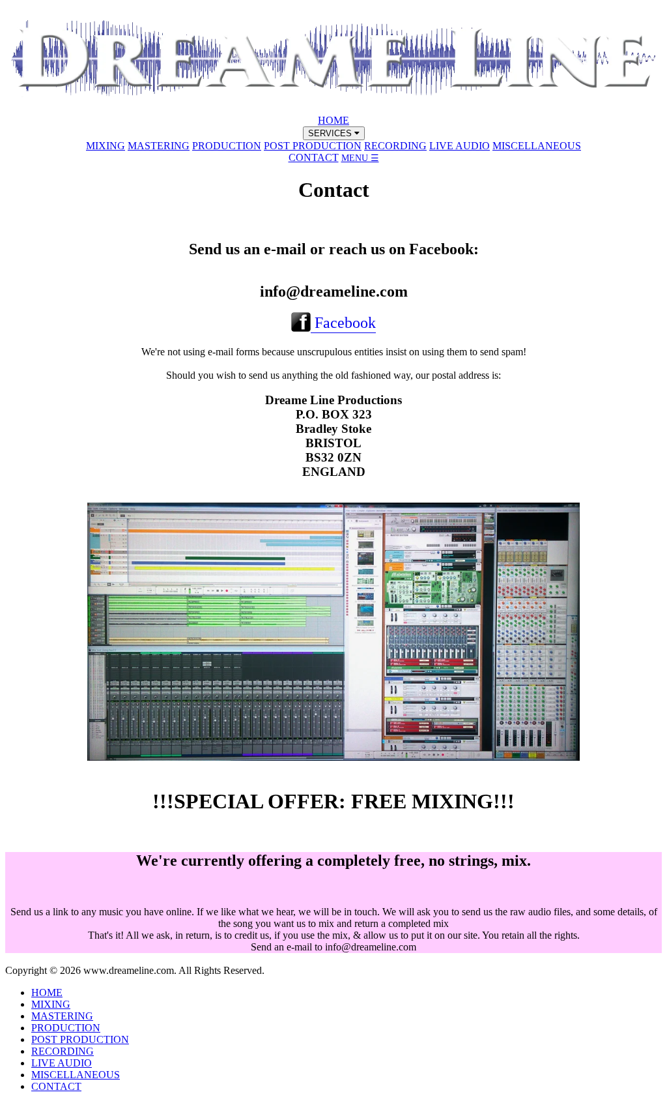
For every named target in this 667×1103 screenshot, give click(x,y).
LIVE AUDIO (459, 145)
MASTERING (159, 145)
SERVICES (331, 133)
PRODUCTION (226, 145)
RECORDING (395, 145)
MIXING (105, 145)
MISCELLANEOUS (536, 145)
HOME (333, 120)
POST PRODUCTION (313, 145)
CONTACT (314, 157)
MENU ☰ (360, 158)
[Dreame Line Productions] (333, 108)
